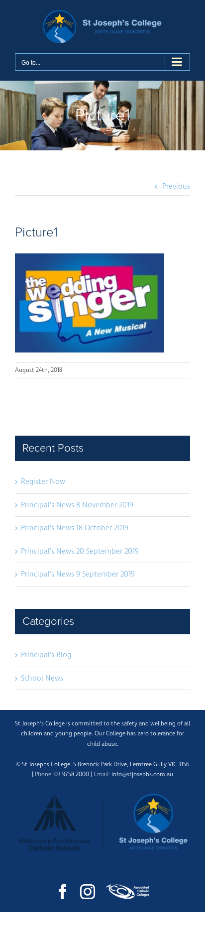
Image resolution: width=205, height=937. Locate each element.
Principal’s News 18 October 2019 (74, 528)
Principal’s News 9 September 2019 (78, 574)
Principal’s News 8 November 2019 (77, 505)
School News (42, 678)
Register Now (43, 481)
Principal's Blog (46, 655)
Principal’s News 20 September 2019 (80, 551)
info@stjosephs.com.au (142, 774)
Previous (176, 186)
